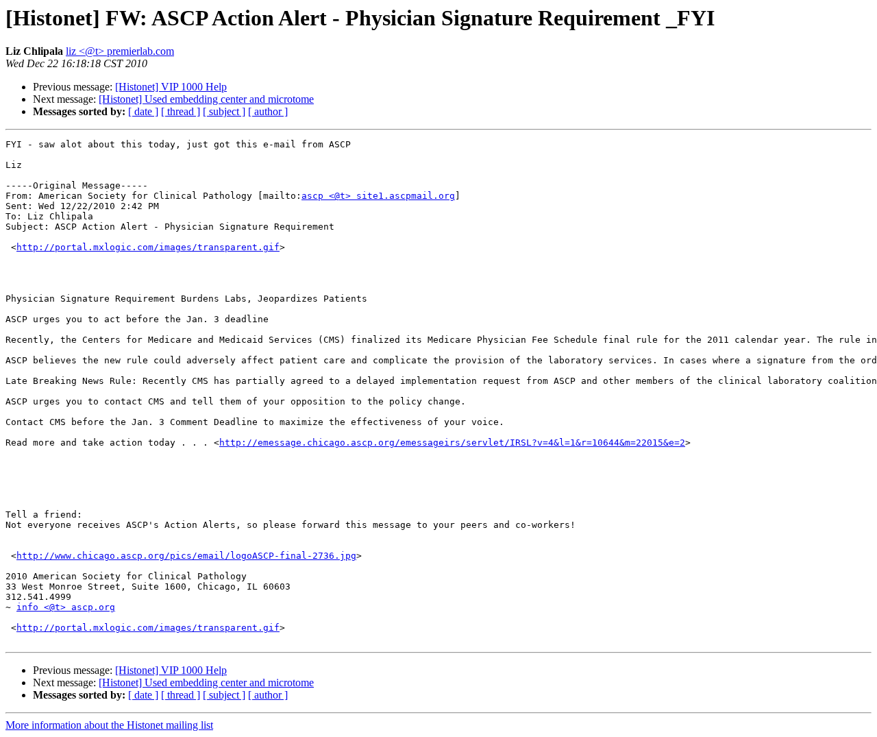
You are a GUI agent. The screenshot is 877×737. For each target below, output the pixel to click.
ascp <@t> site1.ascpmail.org (378, 196)
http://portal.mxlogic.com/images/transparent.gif (148, 247)
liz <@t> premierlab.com (120, 51)
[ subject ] (224, 111)
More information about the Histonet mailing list (109, 725)
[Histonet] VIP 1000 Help (171, 87)
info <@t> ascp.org (65, 607)
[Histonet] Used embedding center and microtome (206, 99)
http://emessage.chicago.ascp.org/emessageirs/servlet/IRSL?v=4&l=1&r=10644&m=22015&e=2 (452, 442)
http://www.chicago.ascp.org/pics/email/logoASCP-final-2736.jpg (186, 556)
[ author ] (268, 111)
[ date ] (143, 111)
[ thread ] (180, 111)
